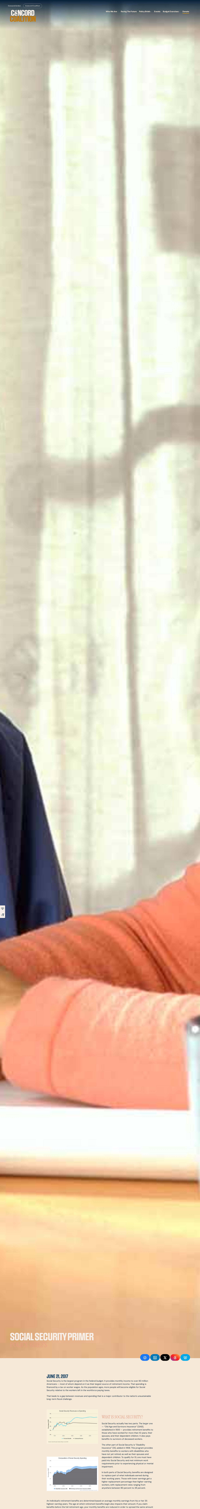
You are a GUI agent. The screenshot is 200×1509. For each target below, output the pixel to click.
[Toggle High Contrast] (2, 908)
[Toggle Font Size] (2, 915)
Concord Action (14, 6)
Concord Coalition (32, 6)
